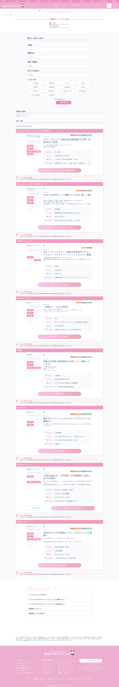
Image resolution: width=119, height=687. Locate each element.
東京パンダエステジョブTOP (92, 669)
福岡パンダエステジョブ (64, 663)
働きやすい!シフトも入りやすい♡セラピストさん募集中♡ (67, 419)
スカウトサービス (95, 5)
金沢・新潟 (103, 1)
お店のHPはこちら (33, 142)
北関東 (114, 1)
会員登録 (109, 6)
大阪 (16, 1)
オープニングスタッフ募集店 (24, 673)
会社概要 (36, 679)
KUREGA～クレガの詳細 (59, 565)
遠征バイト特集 (75, 5)
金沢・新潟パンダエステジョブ (66, 670)
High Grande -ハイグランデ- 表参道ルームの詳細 (59, 227)
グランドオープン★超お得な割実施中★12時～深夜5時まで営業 (66, 140)
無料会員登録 (92, 661)
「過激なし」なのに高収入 (56, 306)
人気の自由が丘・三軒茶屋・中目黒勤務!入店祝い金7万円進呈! (66, 476)
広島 (81, 1)
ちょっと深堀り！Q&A (22, 670)
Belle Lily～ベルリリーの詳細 (59, 337)
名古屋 (27, 1)
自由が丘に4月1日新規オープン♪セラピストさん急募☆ (67, 533)
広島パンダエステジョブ (64, 665)
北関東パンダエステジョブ (65, 673)
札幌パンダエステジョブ (48, 670)
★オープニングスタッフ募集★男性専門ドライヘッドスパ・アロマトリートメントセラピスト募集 (67, 252)
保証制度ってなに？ (35, 609)
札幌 (49, 1)
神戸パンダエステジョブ (64, 668)
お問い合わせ (43, 679)
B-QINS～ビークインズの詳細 (73, 508)
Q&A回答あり (37, 508)
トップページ (35, 5)
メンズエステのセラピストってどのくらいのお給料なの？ (47, 604)
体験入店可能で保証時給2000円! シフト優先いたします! (66, 361)
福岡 (70, 1)
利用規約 (50, 679)
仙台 (59, 1)
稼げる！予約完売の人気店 (23, 668)
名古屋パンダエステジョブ (49, 665)
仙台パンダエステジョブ (48, 673)
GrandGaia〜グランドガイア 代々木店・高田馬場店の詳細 (59, 170)
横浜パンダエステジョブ (48, 668)
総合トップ (6, 1)
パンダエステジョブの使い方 (38, 595)
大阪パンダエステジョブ (48, 663)
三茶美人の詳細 (59, 394)
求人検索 (55, 5)
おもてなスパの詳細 (59, 451)
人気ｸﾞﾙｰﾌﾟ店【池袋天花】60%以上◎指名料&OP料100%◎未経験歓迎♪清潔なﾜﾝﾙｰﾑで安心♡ (46, 179)
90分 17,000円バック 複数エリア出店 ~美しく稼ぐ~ (67, 195)
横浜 (38, 1)
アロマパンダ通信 (87, 679)
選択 (31, 53)
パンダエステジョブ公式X (74, 679)
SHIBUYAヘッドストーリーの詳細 (59, 284)
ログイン (114, 6)
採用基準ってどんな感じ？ (37, 613)
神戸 (92, 1)
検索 (32, 79)
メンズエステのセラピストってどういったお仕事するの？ (47, 599)
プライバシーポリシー (59, 679)
